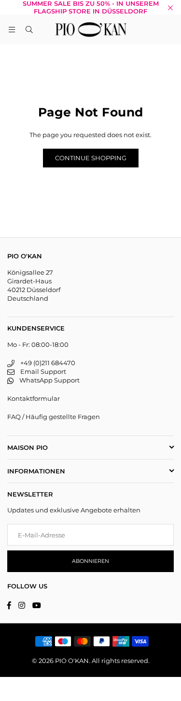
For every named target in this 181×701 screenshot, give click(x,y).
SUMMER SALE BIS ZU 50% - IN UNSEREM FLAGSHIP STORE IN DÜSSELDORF (91, 7)
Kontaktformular (33, 398)
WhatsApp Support (47, 380)
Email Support (40, 371)
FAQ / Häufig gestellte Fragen (53, 417)
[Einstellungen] (169, 29)
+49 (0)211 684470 (44, 363)
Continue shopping (90, 158)
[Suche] (29, 29)
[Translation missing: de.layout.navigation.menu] (11, 29)
